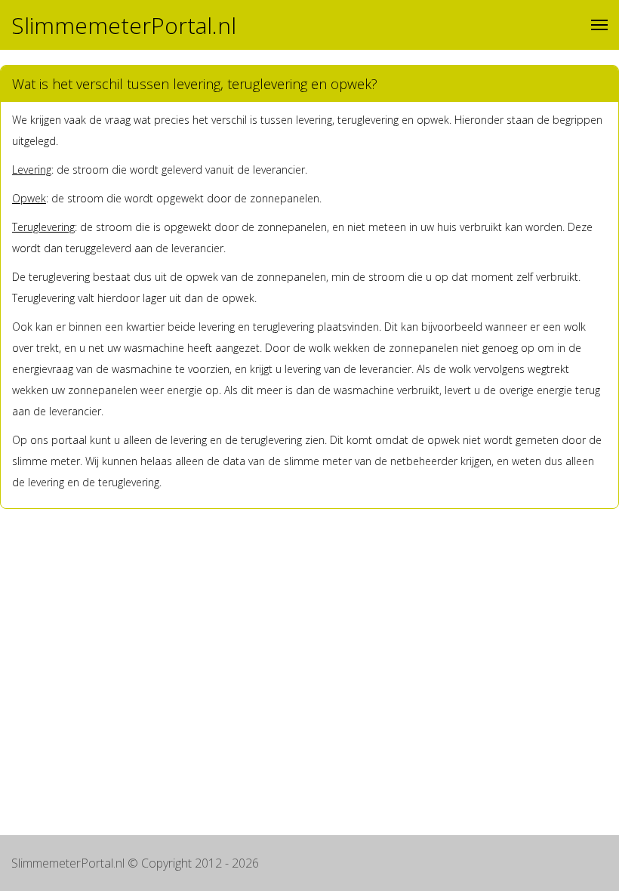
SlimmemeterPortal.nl (123, 25)
